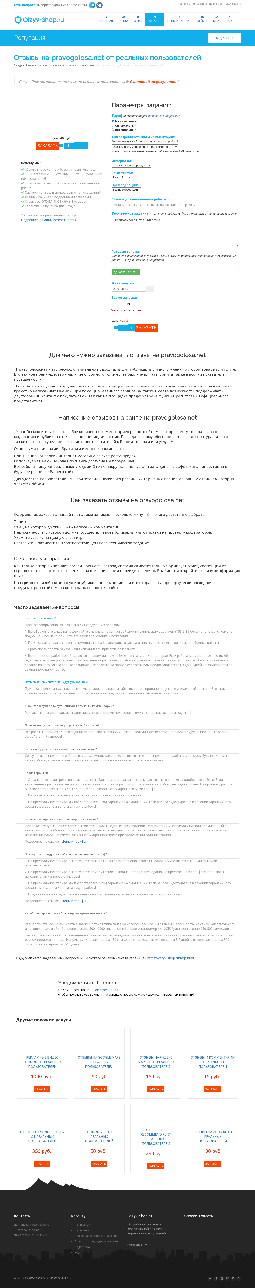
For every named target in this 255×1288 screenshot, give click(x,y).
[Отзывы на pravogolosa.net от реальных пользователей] (61, 113)
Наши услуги (83, 1225)
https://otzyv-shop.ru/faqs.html (170, 958)
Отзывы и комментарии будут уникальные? (57, 682)
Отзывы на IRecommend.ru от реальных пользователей (156, 1137)
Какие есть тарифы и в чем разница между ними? (61, 819)
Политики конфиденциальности (96, 1241)
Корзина (201, 3)
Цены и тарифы (179, 21)
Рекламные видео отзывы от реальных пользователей (42, 1062)
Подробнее (224, 38)
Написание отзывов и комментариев (72, 65)
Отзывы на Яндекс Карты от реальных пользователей (42, 1136)
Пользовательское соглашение (96, 1236)
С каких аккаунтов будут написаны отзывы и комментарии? (69, 706)
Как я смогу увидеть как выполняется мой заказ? (61, 749)
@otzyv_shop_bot (29, 1230)
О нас (138, 21)
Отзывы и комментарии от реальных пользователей (213, 1062)
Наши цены (82, 1230)
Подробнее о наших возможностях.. (49, 220)
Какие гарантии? (37, 773)
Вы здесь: (20, 65)
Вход (187, 3)
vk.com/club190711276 (32, 1235)
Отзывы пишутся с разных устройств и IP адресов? (62, 725)
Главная (106, 21)
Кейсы (202, 21)
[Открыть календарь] (150, 289)
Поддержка (82, 1247)
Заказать (42, 1089)
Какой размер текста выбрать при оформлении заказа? (66, 913)
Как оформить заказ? (40, 618)
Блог (216, 21)
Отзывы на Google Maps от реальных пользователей (99, 1062)
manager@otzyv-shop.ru (227, 3)
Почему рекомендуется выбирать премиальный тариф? (66, 854)
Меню (123, 21)
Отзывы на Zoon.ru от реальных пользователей (213, 1136)
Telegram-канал (105, 990)
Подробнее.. (136, 1244)
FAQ (229, 21)
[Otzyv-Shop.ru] (42, 20)
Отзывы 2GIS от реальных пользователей (99, 1136)
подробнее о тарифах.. (163, 116)
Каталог (154, 21)
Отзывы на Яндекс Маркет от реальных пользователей (156, 1062)
